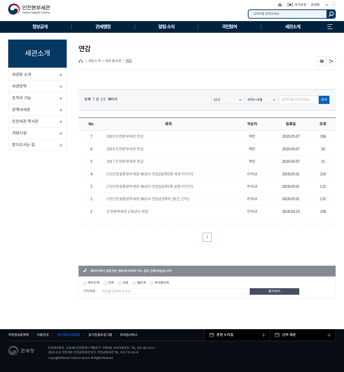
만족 (111, 283)
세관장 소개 (21, 74)
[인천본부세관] (32, 10)
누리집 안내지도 (330, 27)
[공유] (331, 61)
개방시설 (19, 133)
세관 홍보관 (113, 61)
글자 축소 (333, 4)
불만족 (141, 283)
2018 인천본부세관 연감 (124, 149)
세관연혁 (19, 86)
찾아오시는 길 (23, 145)
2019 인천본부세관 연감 (124, 136)
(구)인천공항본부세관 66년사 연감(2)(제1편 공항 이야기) (149, 186)
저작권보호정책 (18, 335)
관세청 (315, 5)
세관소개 (94, 61)
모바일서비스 (129, 335)
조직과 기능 (21, 98)
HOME (80, 61)
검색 (331, 14)
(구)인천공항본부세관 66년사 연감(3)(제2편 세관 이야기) (149, 174)
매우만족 (93, 283)
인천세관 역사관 (25, 121)
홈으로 (279, 4)
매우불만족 (161, 283)
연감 (129, 61)
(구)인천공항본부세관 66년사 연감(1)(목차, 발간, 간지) (148, 199)
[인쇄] (321, 61)
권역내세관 (21, 109)
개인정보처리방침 (68, 335)
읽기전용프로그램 (100, 335)
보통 (125, 283)
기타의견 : (89, 291)
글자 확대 (326, 4)
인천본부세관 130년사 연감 (127, 212)
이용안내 (43, 335)
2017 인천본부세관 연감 (124, 161)
